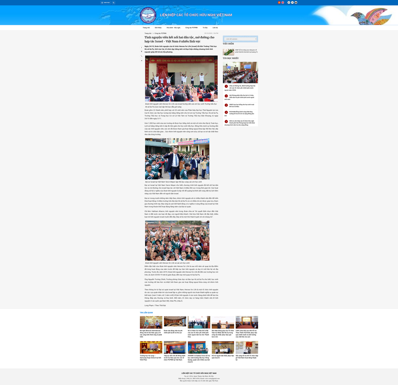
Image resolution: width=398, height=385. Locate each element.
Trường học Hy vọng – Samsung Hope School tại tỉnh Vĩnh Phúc (150, 358)
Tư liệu (206, 28)
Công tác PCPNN (191, 28)
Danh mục (107, 2)
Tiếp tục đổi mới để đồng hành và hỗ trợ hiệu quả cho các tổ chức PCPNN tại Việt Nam (174, 358)
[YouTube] (295, 2)
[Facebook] (288, 2)
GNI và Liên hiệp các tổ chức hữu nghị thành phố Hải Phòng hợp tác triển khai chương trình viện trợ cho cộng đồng (239, 123)
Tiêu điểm (228, 43)
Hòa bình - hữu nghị (173, 28)
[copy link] (141, 56)
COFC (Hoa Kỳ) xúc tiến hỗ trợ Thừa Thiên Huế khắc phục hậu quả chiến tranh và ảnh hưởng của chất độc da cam (246, 334)
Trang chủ (146, 28)
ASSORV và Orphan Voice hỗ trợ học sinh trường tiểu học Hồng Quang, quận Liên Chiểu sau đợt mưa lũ (199, 359)
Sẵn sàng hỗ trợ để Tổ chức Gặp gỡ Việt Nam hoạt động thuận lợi (247, 358)
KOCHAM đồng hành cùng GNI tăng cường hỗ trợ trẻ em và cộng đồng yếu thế (239, 114)
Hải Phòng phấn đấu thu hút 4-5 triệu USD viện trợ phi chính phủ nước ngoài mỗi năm (239, 97)
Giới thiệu (158, 28)
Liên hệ (215, 28)
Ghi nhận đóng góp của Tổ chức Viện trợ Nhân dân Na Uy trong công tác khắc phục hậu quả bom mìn (223, 334)
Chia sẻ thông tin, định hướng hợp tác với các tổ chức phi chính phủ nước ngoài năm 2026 (239, 88)
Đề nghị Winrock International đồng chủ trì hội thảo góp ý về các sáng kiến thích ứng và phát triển (151, 334)
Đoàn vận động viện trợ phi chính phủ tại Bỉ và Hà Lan (173, 332)
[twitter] (292, 2)
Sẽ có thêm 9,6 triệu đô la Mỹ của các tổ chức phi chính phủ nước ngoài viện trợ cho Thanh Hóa (198, 334)
